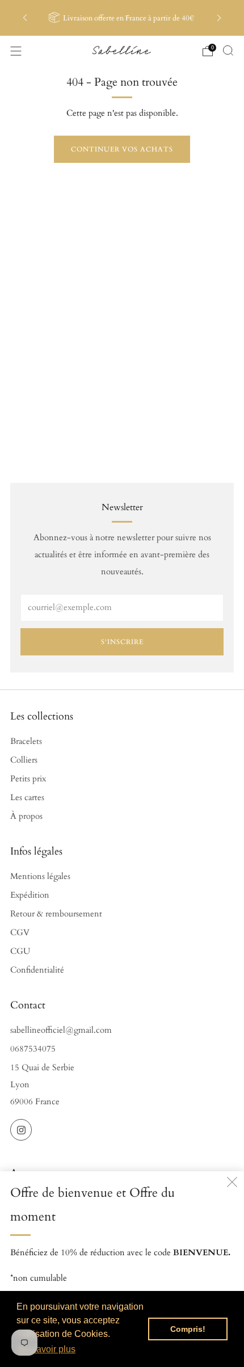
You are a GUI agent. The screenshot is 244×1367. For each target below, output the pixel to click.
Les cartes (27, 798)
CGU (20, 951)
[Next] (219, 18)
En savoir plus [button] (46, 1349)
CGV (20, 933)
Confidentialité (37, 970)
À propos (26, 816)
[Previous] (25, 18)
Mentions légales (40, 876)
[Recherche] (228, 50)
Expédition (29, 895)
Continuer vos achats (122, 149)
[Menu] (16, 51)
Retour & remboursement (56, 914)
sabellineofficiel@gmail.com (61, 1030)
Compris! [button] (187, 1329)
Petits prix (28, 779)
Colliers (23, 760)
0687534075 (33, 1049)
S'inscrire (122, 641)
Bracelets (26, 741)
